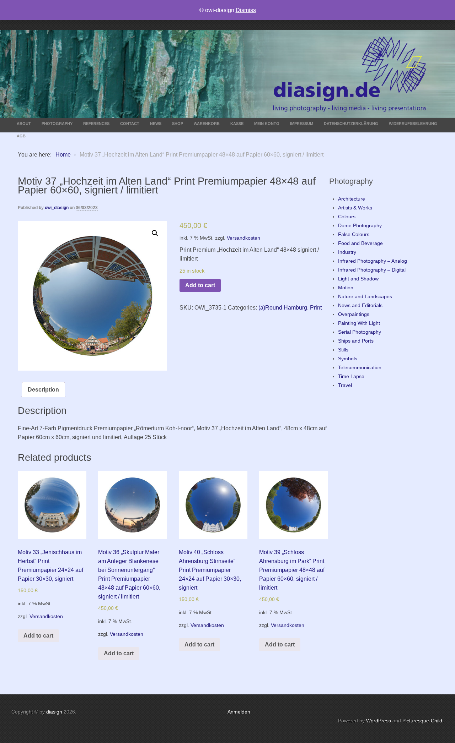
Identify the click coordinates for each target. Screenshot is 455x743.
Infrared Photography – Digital (372, 270)
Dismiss (246, 10)
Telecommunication (359, 367)
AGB (21, 136)
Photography (57, 123)
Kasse (236, 123)
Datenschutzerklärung (351, 123)
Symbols (347, 358)
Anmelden (239, 712)
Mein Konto (266, 123)
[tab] (43, 389)
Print (316, 308)
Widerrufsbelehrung (413, 123)
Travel (345, 385)
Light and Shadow (358, 279)
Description (43, 390)
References (96, 123)
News (155, 123)
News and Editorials (360, 305)
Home (63, 155)
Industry (347, 252)
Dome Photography (360, 225)
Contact (129, 123)
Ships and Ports (356, 341)
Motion (345, 287)
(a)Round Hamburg (282, 308)
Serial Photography (359, 332)
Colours (346, 216)
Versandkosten (243, 238)
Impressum (301, 123)
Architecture (351, 199)
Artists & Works (355, 208)
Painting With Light (359, 323)
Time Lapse (351, 376)
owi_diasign (57, 207)
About (24, 123)
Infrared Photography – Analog (372, 261)
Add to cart (200, 285)
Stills (343, 350)
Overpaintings (353, 314)
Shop (177, 123)
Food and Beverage (360, 243)
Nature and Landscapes (365, 296)
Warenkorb (207, 123)
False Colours (353, 234)
